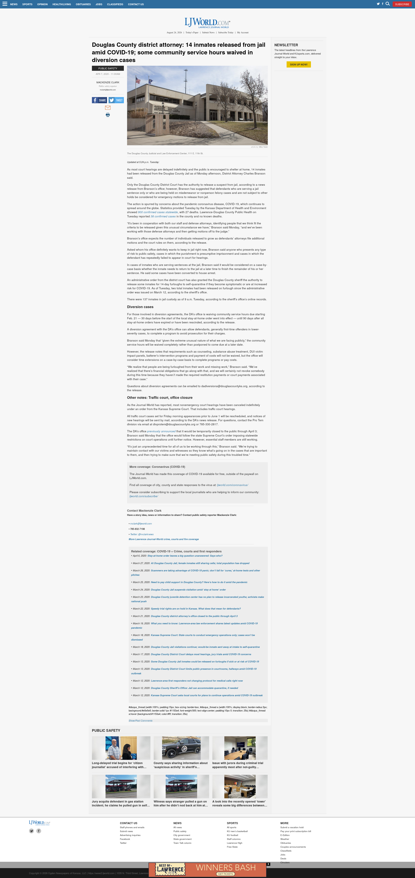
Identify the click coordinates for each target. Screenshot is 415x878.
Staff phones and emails (132, 827)
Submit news (126, 831)
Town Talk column (182, 842)
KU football (232, 835)
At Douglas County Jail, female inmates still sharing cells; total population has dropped (200, 563)
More (284, 823)
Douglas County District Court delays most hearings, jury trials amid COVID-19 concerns (201, 654)
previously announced (161, 431)
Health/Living (62, 4)
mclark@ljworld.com (108, 89)
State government (182, 839)
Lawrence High (234, 842)
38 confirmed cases (163, 216)
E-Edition (285, 835)
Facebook (125, 839)
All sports (231, 827)
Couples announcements (293, 846)
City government (181, 835)
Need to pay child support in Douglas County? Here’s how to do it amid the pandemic (199, 582)
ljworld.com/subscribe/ (144, 496)
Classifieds (115, 4)
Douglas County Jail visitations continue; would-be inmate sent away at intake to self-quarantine (205, 647)
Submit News (208, 32)
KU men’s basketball (237, 831)
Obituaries (83, 4)
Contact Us (136, 4)
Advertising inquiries (130, 835)
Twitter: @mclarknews (142, 534)
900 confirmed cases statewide (158, 212)
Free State (232, 846)
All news (177, 827)
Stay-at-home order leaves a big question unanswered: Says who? (185, 555)
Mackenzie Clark (107, 82)
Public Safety (107, 68)
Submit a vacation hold (292, 827)
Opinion (42, 4)
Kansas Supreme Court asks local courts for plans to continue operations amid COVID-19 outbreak (207, 695)
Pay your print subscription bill (295, 831)
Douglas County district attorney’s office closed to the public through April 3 (194, 616)
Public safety (179, 831)
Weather (284, 839)
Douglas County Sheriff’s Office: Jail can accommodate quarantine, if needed (194, 688)
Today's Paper (192, 32)
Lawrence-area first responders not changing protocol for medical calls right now (197, 680)
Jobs (99, 4)
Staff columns (234, 839)
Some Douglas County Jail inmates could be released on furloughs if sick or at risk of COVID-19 (205, 661)
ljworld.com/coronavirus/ (232, 485)
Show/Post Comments (141, 720)
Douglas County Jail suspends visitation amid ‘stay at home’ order (188, 589)
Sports (27, 4)
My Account (243, 32)
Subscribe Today (225, 32)
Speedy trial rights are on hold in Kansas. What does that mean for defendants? (196, 608)
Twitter (123, 842)
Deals (283, 858)
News (14, 4)
